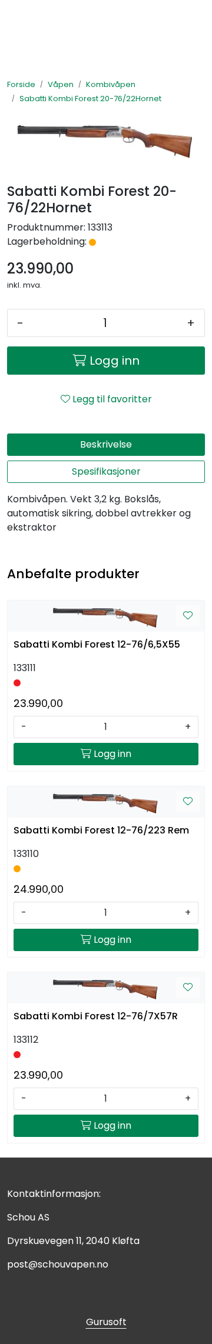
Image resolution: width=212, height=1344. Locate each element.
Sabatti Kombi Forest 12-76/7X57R (96, 1016)
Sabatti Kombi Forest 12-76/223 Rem (101, 830)
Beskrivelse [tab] (106, 444)
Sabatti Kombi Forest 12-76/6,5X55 (97, 644)
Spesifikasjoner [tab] (106, 471)
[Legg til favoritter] (188, 615)
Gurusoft (106, 1322)
